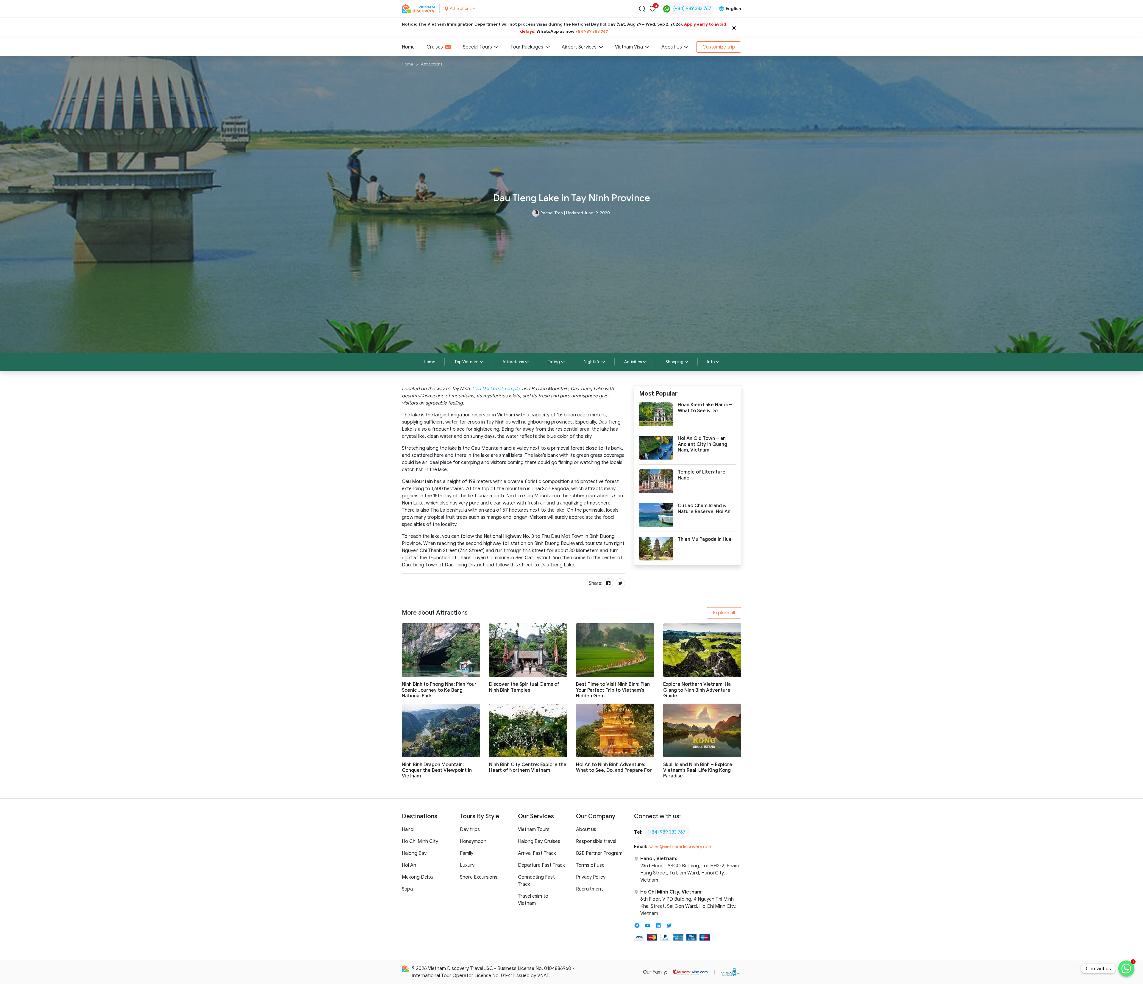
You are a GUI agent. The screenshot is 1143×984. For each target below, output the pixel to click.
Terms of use (590, 865)
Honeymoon (473, 841)
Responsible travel (596, 841)
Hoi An (409, 865)
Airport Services (579, 47)
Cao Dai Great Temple (496, 389)
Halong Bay (414, 853)
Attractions (431, 64)
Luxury (467, 865)
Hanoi (408, 830)
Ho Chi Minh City (420, 841)
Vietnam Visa (629, 47)
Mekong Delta (417, 877)
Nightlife (592, 361)
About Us (671, 47)
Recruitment (589, 889)
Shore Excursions (478, 877)
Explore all (724, 613)
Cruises (435, 47)
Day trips (470, 830)
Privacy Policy (590, 877)
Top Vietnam (466, 361)
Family (466, 853)
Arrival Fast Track (537, 853)
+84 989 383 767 (591, 31)
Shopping (674, 361)
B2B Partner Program (599, 853)
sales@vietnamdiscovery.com (681, 847)
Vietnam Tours (533, 830)
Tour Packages (526, 47)
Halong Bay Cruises (539, 841)
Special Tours (477, 47)
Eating (554, 361)
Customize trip (718, 47)
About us (586, 830)
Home (408, 47)
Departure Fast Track (541, 865)
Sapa (407, 889)
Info (711, 361)
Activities (633, 361)
